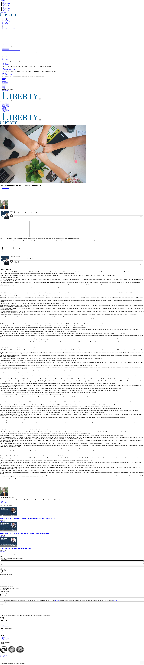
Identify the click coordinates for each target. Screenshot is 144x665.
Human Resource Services (7, 54)
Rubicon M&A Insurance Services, (22, 198)
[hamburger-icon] (0, 101)
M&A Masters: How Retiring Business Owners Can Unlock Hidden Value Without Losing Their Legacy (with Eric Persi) (27, 518)
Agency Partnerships (6, 3)
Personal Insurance (5, 36)
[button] (72, 190)
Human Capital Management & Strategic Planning (11, 50)
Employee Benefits (5, 48)
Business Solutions (5, 49)
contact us (57, 600)
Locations (4, 108)
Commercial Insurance (6, 18)
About (3, 2)
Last (1, 564)
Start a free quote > (3, 502)
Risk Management (5, 64)
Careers (3, 4)
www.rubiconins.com (14, 266)
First (1, 562)
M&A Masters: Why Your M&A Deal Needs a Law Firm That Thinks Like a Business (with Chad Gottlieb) (24, 533)
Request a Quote (5, 109)
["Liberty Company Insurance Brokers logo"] (8, 15)
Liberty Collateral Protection (7, 74)
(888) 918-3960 (3, 12)
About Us (4, 107)
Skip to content (2, 0)
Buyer (3, 571)
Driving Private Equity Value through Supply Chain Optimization (15, 548)
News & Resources (5, 5)
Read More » (2, 521)
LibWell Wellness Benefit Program (8, 69)
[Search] (11, 100)
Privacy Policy (116, 600)
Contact (3, 79)
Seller (3, 572)
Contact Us (4, 111)
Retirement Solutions (6, 59)
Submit (1, 604)
